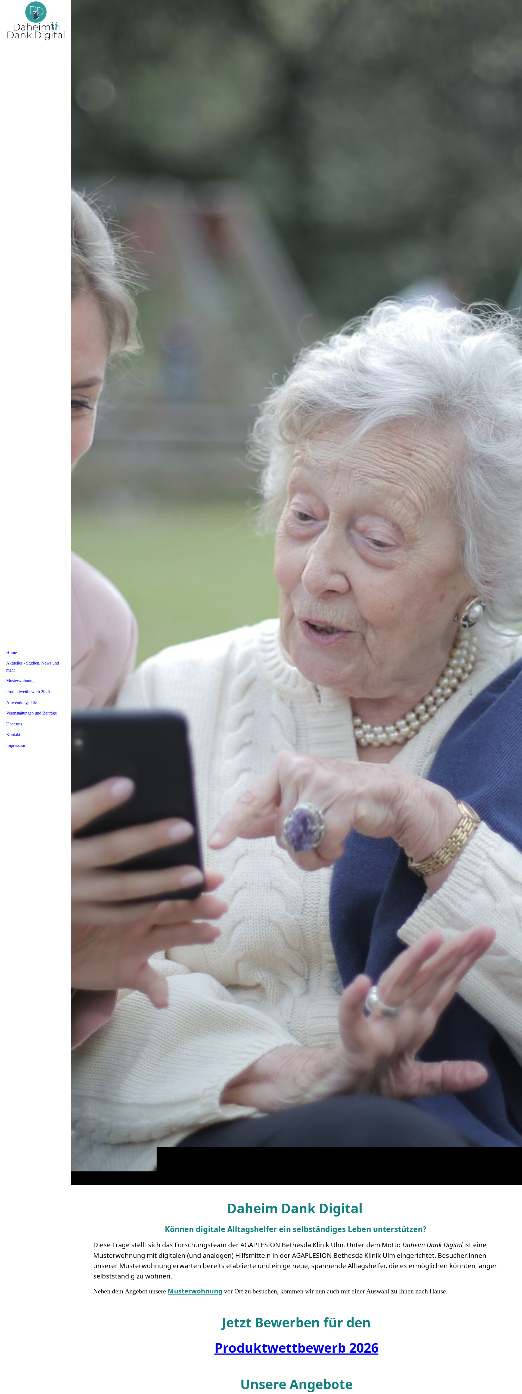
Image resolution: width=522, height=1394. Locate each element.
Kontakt (13, 734)
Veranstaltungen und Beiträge (31, 713)
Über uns (14, 724)
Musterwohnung (20, 680)
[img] (296, 592)
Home (11, 652)
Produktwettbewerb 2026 (296, 1347)
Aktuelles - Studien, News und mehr (32, 666)
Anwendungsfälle (21, 702)
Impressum (15, 745)
